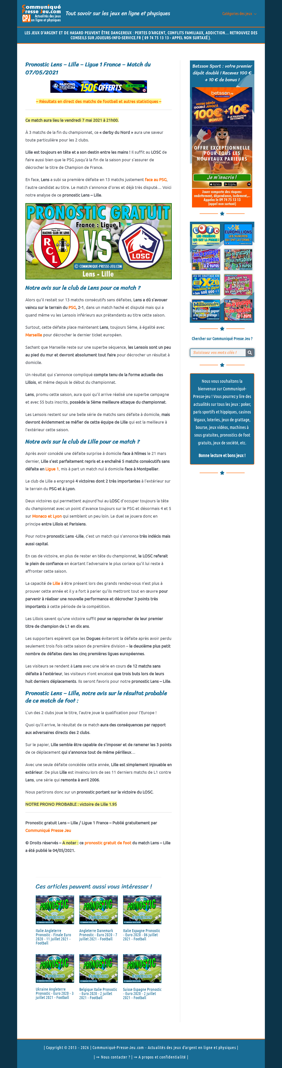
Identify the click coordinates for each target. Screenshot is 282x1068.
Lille (56, 583)
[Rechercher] (250, 352)
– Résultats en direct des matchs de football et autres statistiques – (98, 101)
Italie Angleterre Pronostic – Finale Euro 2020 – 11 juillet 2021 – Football (53, 936)
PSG (72, 307)
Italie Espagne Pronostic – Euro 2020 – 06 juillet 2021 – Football (141, 934)
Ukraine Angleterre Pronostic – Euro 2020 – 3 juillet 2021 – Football (55, 993)
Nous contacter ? (115, 1056)
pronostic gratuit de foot (108, 842)
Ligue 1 (52, 468)
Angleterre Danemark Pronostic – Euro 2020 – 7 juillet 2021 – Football (98, 934)
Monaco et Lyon (47, 515)
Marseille (33, 334)
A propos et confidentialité (162, 1056)
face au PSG (156, 179)
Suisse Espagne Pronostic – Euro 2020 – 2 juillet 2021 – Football (142, 993)
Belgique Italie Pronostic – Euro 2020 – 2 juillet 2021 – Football (98, 993)
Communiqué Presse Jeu (48, 830)
